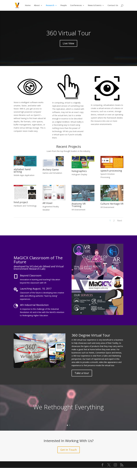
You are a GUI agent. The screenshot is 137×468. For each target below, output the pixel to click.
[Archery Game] (54, 166)
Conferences (76, 5)
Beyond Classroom (30, 275)
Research (50, 5)
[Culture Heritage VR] (111, 200)
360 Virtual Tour (68, 33)
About (37, 5)
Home (28, 5)
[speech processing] (111, 167)
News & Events (94, 5)
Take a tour (82, 373)
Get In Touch (68, 450)
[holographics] (83, 167)
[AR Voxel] (54, 199)
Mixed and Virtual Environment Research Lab (39, 267)
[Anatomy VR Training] (83, 200)
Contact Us (113, 5)
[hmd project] (25, 199)
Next (119, 220)
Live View (68, 43)
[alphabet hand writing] (25, 166)
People (63, 5)
